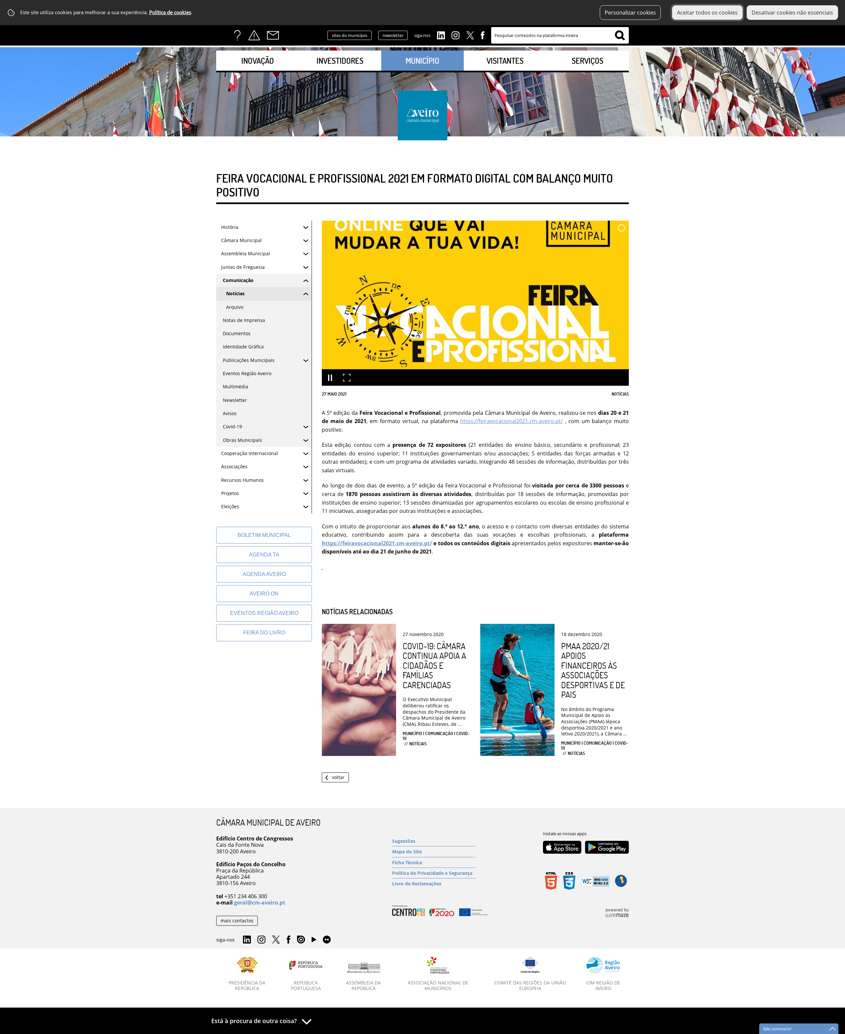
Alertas (254, 35)
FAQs (237, 35)
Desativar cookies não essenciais (792, 12)
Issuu (301, 940)
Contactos (273, 35)
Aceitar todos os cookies (707, 12)
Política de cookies (170, 12)
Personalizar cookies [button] (630, 12)
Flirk (327, 940)
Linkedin (441, 34)
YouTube (314, 941)
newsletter (393, 35)
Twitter (470, 34)
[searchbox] (560, 35)
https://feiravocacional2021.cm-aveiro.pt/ (511, 421)
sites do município (349, 35)
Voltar (338, 777)
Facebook (483, 34)
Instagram (455, 34)
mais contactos (237, 920)
